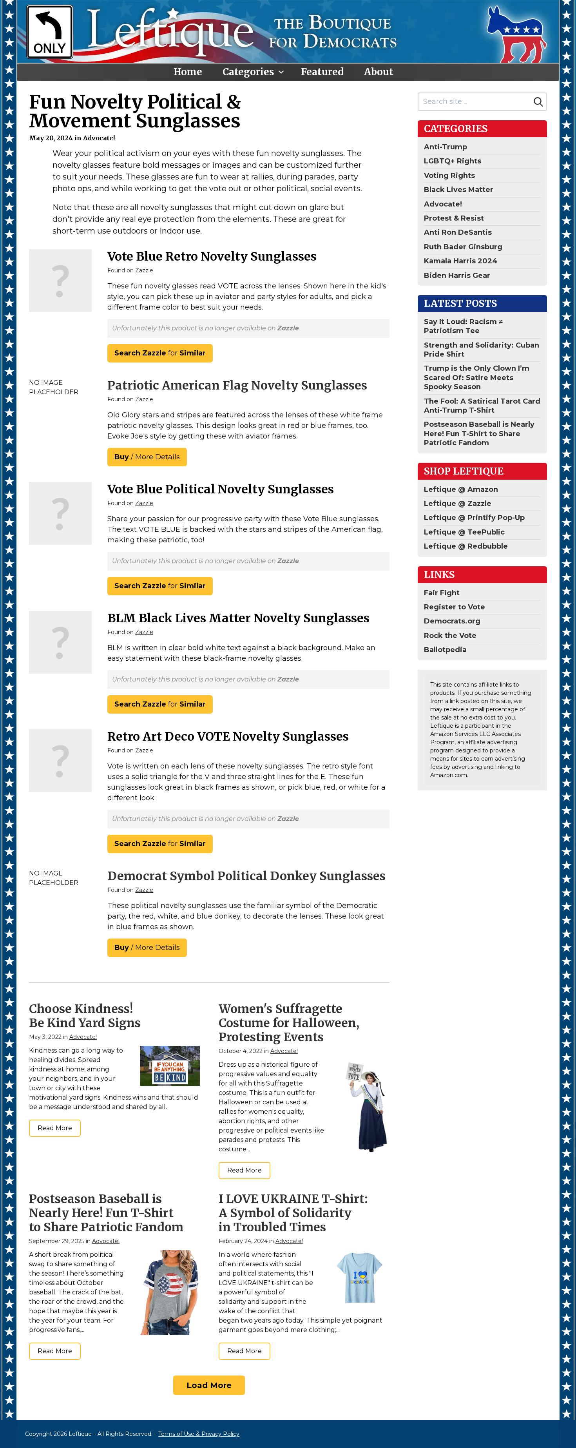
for (160, 353)
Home (188, 72)
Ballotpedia (445, 649)
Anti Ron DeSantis (458, 232)
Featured (322, 72)
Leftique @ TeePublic (464, 532)
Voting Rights (449, 175)
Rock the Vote (450, 635)
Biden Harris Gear (457, 275)
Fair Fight (442, 593)
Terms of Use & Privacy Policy (198, 1433)
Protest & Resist (454, 218)
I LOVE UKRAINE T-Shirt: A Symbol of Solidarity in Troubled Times (293, 1212)
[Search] (538, 102)
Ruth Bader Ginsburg (463, 247)
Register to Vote (454, 607)
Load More (209, 1385)
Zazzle (144, 270)
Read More (55, 1128)
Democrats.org (452, 621)
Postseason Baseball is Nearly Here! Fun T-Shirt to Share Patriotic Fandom (106, 1212)
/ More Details (147, 457)
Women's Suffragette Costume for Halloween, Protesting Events (289, 1022)
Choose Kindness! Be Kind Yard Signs (85, 1015)
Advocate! (99, 138)
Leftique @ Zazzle (457, 503)
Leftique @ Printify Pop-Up (474, 517)
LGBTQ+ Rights (452, 161)
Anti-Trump (445, 147)
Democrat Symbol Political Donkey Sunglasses (246, 875)
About (378, 72)
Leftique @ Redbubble (466, 546)
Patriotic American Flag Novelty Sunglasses (237, 385)
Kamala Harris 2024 (461, 261)
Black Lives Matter (458, 189)
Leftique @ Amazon (461, 489)
